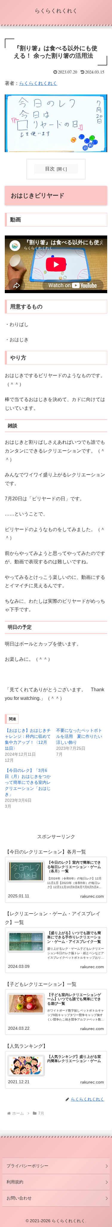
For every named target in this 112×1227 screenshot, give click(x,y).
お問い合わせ (19, 1198)
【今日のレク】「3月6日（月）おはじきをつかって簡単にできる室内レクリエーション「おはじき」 (28, 782)
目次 (50, 168)
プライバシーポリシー (27, 1165)
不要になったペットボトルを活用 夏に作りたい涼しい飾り (79, 736)
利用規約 (15, 1181)
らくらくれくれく (38, 83)
